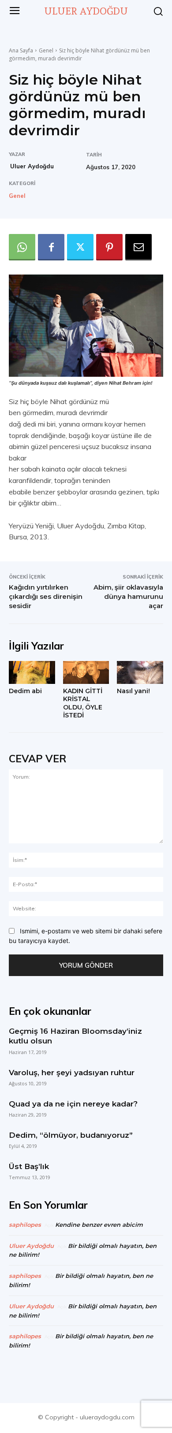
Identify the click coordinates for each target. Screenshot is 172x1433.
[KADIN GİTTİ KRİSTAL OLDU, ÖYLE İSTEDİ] (86, 672)
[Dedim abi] (32, 672)
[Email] (138, 247)
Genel (46, 50)
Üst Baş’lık (29, 1166)
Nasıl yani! (133, 691)
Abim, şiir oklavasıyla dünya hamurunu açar (128, 596)
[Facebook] (51, 247)
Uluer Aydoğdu (32, 166)
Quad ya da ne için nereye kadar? (73, 1103)
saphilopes (25, 1224)
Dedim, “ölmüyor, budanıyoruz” (71, 1135)
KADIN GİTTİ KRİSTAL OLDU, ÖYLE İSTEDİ (82, 703)
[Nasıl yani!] (140, 672)
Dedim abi (25, 691)
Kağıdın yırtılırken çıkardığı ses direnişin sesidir (45, 596)
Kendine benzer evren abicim (99, 1224)
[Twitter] (80, 247)
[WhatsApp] (22, 247)
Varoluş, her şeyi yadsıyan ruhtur (72, 1072)
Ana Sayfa (21, 50)
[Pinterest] (109, 247)
